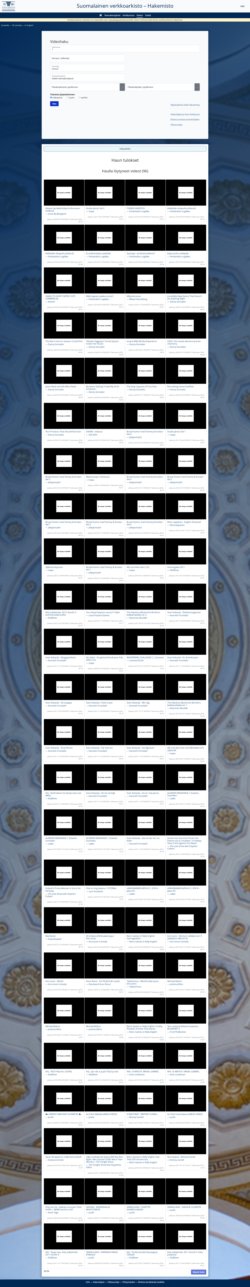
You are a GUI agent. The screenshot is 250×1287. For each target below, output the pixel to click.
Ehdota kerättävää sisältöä (151, 1282)
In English (29, 25)
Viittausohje (176, 124)
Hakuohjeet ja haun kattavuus (185, 114)
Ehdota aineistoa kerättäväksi (185, 119)
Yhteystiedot (128, 1282)
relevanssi (57, 97)
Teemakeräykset (112, 15)
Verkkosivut (128, 15)
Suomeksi (5, 25)
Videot (139, 15)
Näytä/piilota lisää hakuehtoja (185, 104)
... (122, 87)
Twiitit (148, 15)
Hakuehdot (125, 148)
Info (242, 6)
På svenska (17, 25)
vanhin (84, 97)
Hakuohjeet (98, 1282)
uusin (71, 97)
